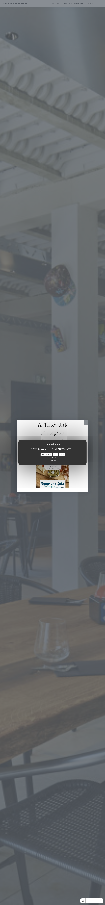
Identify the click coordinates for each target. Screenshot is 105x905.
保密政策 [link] (53, 457)
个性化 (62, 454)
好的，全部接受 (46, 454)
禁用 (55, 454)
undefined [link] (53, 460)
